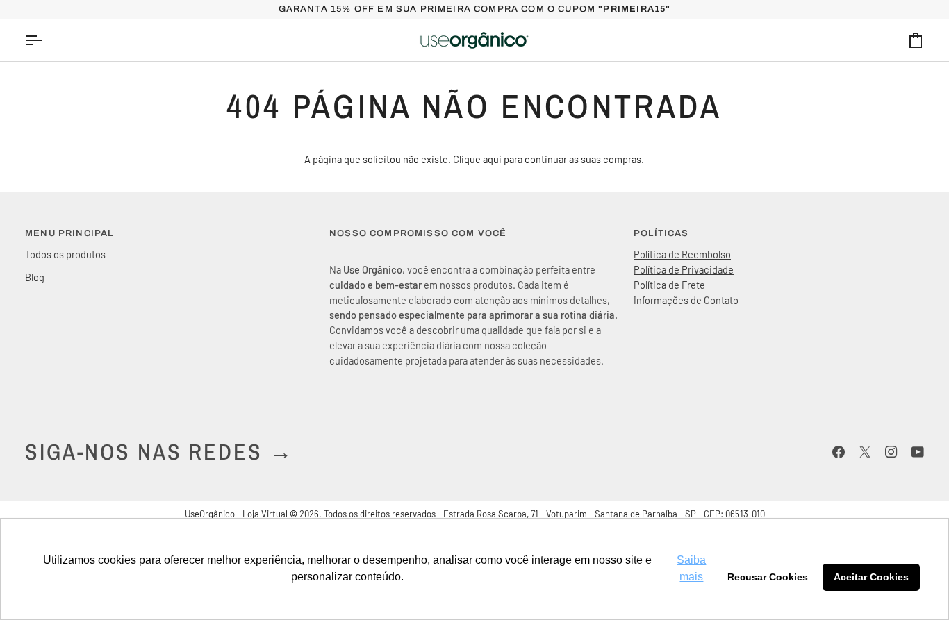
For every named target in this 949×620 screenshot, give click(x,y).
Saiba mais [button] (691, 568)
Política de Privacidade (684, 269)
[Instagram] (891, 452)
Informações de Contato (686, 300)
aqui (492, 159)
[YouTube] (917, 452)
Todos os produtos (65, 254)
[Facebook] (838, 452)
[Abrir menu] (46, 40)
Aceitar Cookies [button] (871, 577)
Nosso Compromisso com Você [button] (417, 233)
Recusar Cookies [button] (767, 577)
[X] (865, 452)
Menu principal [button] (69, 233)
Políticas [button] (661, 233)
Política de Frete (669, 284)
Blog (34, 277)
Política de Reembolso (682, 254)
